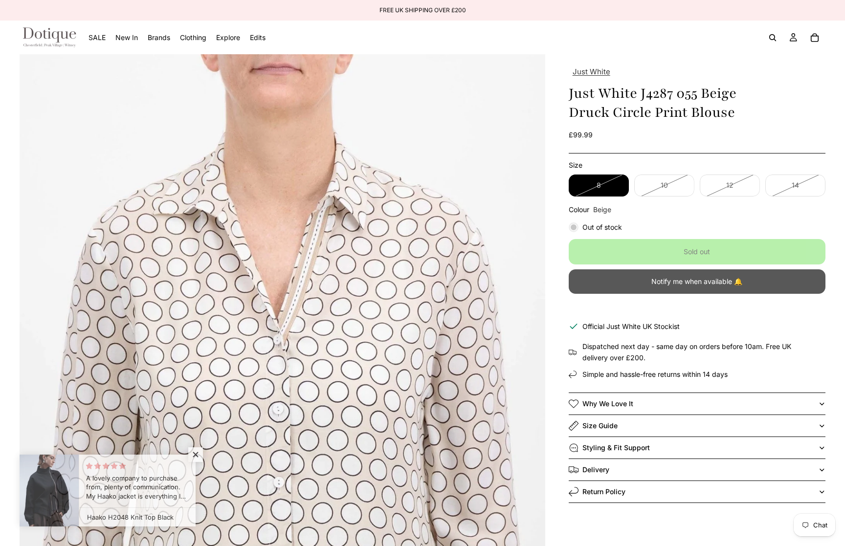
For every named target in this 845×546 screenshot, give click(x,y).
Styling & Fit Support (616, 447)
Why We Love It (607, 403)
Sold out (697, 251)
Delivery (595, 469)
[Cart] (814, 37)
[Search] (772, 37)
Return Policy (603, 491)
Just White (591, 71)
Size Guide (600, 425)
